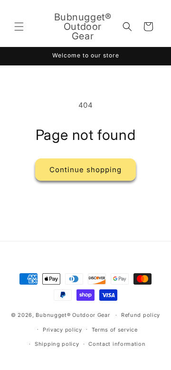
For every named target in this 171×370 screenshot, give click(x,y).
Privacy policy (62, 329)
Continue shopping (85, 169)
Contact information (116, 344)
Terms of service (115, 329)
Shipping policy (57, 344)
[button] (19, 26)
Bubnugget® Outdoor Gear (73, 315)
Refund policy (140, 315)
